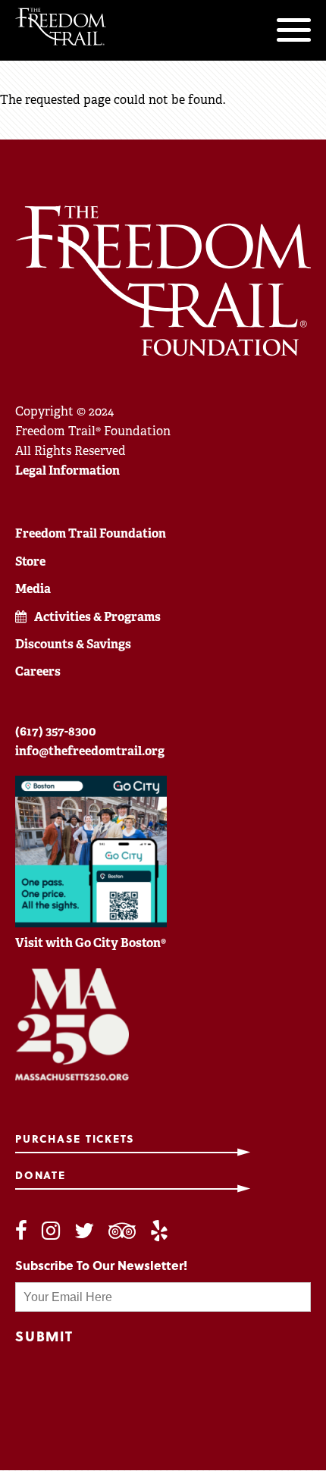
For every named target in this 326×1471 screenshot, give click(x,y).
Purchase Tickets (75, 1139)
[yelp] (159, 1231)
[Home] (60, 26)
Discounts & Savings (73, 644)
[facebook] (21, 1231)
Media (33, 589)
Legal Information (67, 470)
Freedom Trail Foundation (90, 533)
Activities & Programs (97, 617)
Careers (38, 671)
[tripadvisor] (122, 1231)
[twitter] (84, 1231)
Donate (40, 1175)
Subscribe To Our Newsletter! (101, 1265)
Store (30, 561)
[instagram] (51, 1231)
